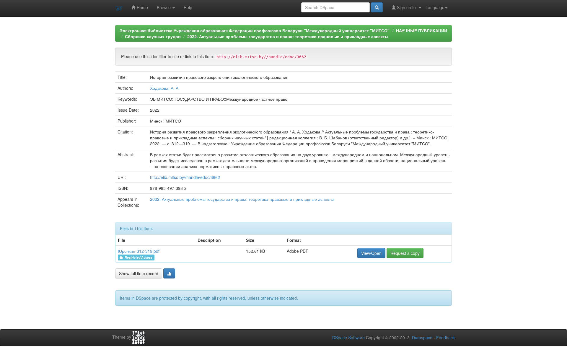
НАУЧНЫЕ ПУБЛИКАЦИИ (421, 30)
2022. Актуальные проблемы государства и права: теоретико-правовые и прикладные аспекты (287, 36)
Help (188, 7)
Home (142, 7)
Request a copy (405, 253)
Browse (164, 7)
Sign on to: (407, 7)
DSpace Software (348, 337)
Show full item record (138, 273)
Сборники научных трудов (153, 36)
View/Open (371, 253)
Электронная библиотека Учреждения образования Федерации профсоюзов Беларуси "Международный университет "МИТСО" (255, 30)
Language (435, 7)
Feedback (445, 337)
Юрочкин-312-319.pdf (138, 251)
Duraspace (422, 337)
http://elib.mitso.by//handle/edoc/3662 (185, 177)
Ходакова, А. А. (165, 88)
